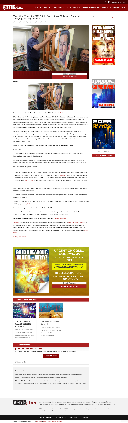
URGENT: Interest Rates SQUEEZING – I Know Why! (24, 323)
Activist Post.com (60, 113)
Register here (51, 356)
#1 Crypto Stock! (43, 7)
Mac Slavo (18, 329)
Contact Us (74, 418)
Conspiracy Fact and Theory (42, 22)
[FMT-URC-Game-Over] (103, 107)
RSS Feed (84, 418)
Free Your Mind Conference (76, 222)
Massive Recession (117, 7)
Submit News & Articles (56, 418)
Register (122, 2)
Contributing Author (18, 22)
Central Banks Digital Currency (95, 7)
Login (115, 2)
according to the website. (28, 204)
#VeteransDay (62, 175)
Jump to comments (20, 237)
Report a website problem (49, 421)
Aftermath (33, 22)
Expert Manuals (73, 7)
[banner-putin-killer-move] (103, 65)
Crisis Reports (58, 7)
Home (42, 418)
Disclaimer (59, 421)
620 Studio (39, 421)
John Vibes (16, 222)
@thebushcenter (29, 180)
